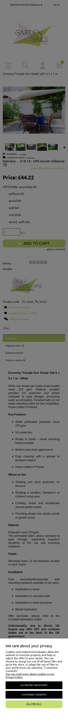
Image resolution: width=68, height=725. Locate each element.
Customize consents (34, 695)
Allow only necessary (34, 685)
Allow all (34, 704)
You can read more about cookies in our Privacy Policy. (30, 675)
